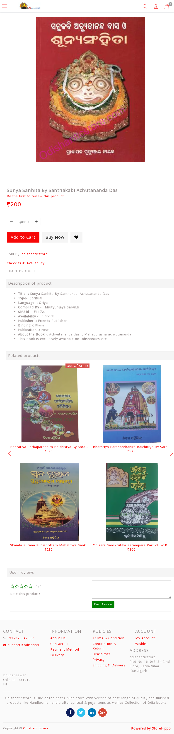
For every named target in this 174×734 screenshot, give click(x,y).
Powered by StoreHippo (151, 728)
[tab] (145, 6)
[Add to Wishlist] (76, 237)
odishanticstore (35, 254)
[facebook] (70, 712)
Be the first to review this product (35, 196)
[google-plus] (102, 712)
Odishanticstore (35, 728)
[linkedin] (92, 712)
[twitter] (81, 712)
